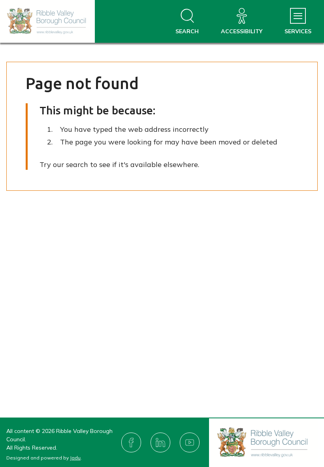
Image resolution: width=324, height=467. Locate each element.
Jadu (75, 458)
